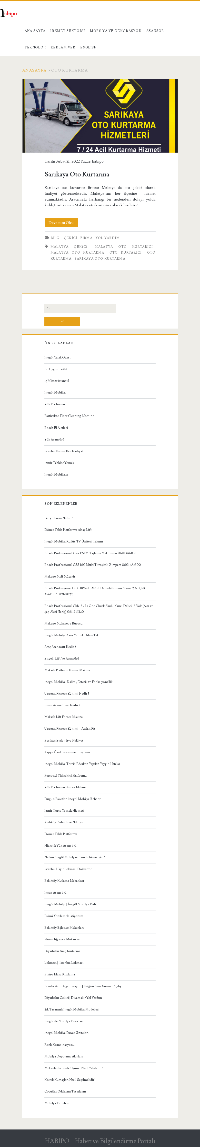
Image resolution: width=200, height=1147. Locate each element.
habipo (98, 161)
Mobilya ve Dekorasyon (115, 31)
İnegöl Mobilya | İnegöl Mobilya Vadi (70, 904)
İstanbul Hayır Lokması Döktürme (68, 869)
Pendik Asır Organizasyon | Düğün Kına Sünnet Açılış (82, 986)
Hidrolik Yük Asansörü (60, 846)
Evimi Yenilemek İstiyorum (63, 916)
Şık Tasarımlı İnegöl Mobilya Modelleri (71, 1009)
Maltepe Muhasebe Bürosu (63, 623)
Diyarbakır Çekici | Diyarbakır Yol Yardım (73, 998)
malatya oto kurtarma (77, 253)
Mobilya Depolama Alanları (63, 1056)
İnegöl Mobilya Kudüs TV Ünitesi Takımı (73, 541)
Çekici (70, 238)
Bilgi (56, 238)
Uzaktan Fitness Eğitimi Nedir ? (66, 694)
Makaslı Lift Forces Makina (63, 717)
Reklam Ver (63, 47)
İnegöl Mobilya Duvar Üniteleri (66, 1033)
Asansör (155, 31)
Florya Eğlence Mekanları (62, 939)
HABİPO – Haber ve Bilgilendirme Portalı (100, 1141)
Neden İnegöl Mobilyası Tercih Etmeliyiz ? (74, 857)
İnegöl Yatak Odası (57, 357)
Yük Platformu (54, 404)
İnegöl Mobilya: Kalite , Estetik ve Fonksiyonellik (78, 682)
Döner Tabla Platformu (60, 834)
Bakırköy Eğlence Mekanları (64, 928)
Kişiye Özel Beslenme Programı (67, 752)
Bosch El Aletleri (56, 428)
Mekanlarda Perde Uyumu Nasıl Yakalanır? (73, 1068)
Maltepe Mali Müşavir (59, 576)
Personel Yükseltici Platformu (65, 776)
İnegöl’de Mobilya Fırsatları (63, 1021)
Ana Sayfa (35, 31)
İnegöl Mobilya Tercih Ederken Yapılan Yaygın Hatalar (82, 764)
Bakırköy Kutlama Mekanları (64, 881)
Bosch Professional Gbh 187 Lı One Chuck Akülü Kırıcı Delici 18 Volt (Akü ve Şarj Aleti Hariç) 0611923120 (98, 609)
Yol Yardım (108, 238)
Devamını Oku (63, 223)
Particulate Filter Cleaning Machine (69, 416)
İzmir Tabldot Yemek (59, 463)
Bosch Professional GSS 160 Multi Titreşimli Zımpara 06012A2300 (92, 565)
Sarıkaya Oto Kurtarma (100, 116)
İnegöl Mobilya (55, 393)
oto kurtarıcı (126, 253)
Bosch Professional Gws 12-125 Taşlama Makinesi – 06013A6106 (90, 553)
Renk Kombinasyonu (59, 1045)
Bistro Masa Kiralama (59, 974)
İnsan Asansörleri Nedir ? (62, 705)
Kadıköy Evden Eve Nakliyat (63, 822)
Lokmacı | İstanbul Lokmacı (63, 963)
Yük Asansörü (54, 439)
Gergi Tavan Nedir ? (58, 518)
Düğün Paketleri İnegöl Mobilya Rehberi (72, 799)
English (88, 47)
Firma (86, 238)
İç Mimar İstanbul (56, 381)
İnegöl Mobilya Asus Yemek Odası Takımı (73, 635)
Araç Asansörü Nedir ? (60, 647)
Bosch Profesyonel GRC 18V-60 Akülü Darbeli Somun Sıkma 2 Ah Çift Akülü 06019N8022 (94, 591)
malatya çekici (69, 247)
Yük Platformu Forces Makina (65, 787)
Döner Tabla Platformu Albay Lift (67, 530)
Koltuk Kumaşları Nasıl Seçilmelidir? (70, 1080)
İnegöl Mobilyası (56, 475)
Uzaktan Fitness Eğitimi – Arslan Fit (69, 729)
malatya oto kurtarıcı (124, 247)
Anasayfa (34, 70)
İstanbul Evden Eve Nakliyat (63, 451)
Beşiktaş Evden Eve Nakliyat (63, 741)
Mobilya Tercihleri (57, 1103)
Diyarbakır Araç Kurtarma (62, 951)
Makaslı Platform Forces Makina (67, 670)
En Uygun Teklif (56, 369)
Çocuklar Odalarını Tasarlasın (65, 1091)
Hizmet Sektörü (67, 31)
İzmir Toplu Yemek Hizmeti (64, 811)
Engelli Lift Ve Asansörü (61, 659)
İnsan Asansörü (55, 893)
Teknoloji (35, 47)
